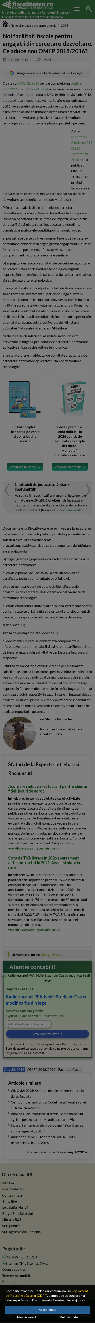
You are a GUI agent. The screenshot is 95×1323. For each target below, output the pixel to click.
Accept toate (47, 1309)
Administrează (26, 1317)
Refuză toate (69, 1317)
